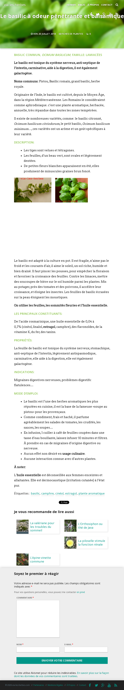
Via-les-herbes (15, 5)
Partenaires (38, 685)
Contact (107, 4)
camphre (47, 493)
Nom (19, 644)
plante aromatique (91, 493)
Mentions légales (55, 685)
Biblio (81, 4)
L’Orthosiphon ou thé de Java (90, 525)
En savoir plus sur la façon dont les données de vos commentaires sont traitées (61, 674)
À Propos (93, 4)
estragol (71, 493)
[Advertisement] (62, 232)
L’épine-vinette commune (40, 559)
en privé (81, 592)
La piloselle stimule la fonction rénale (91, 542)
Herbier (71, 4)
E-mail (68, 644)
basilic (35, 493)
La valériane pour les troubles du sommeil (42, 526)
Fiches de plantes (72, 33)
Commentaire (25, 597)
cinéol (59, 493)
